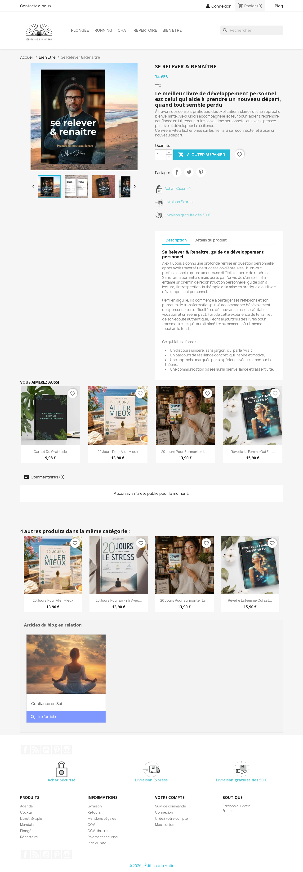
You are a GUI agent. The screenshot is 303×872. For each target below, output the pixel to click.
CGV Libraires (99, 830)
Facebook (25, 749)
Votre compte (169, 797)
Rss (35, 749)
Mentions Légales (102, 818)
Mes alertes (164, 824)
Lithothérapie (31, 818)
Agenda (26, 806)
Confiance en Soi (46, 703)
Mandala (27, 824)
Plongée (80, 30)
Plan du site (97, 843)
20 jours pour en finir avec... (119, 600)
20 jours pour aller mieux (118, 451)
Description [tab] (176, 240)
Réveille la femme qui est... (253, 451)
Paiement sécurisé (103, 837)
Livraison (95, 806)
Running (103, 30)
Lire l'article (43, 717)
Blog (279, 6)
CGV (91, 824)
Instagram (67, 749)
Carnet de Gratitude (50, 451)
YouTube (46, 749)
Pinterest (201, 172)
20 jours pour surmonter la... (185, 451)
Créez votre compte (171, 818)
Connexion (164, 812)
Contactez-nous (35, 6)
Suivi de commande (170, 806)
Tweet (189, 172)
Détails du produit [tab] (211, 240)
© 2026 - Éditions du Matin (151, 865)
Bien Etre (172, 30)
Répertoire (145, 30)
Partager (177, 172)
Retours (94, 812)
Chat (123, 30)
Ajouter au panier (201, 154)
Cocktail (26, 812)
